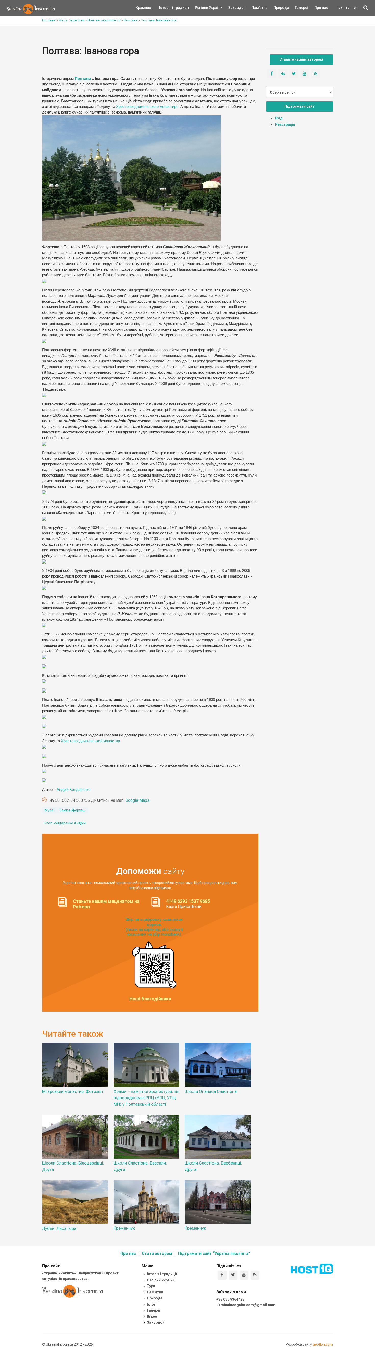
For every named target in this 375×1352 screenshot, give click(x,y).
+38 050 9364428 (230, 1299)
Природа (277, 8)
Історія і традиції (166, 8)
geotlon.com (323, 1344)
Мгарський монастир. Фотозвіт (73, 1091)
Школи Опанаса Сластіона (211, 1091)
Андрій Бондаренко (73, 789)
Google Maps (137, 800)
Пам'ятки (256, 8)
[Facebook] (222, 1275)
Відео (152, 1316)
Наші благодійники (150, 999)
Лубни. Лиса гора (59, 1228)
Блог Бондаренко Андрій (65, 823)
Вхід (279, 118)
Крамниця (144, 8)
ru (348, 8)
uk (340, 8)
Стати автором (157, 1253)
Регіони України (202, 8)
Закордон (232, 8)
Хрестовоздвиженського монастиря (146, 107)
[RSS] (255, 1275)
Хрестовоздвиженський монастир (90, 741)
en (356, 8)
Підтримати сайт (299, 106)
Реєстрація (285, 124)
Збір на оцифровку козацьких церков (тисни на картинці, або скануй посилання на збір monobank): (154, 927)
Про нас (321, 8)
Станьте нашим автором (301, 59)
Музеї (49, 810)
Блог (151, 1304)
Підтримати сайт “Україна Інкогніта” (214, 1253)
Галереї (301, 8)
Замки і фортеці (72, 810)
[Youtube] (244, 1275)
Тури (151, 1286)
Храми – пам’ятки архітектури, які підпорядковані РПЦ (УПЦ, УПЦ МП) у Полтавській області (146, 1098)
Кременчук (124, 1228)
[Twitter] (233, 1275)
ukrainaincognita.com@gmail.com (246, 1305)
